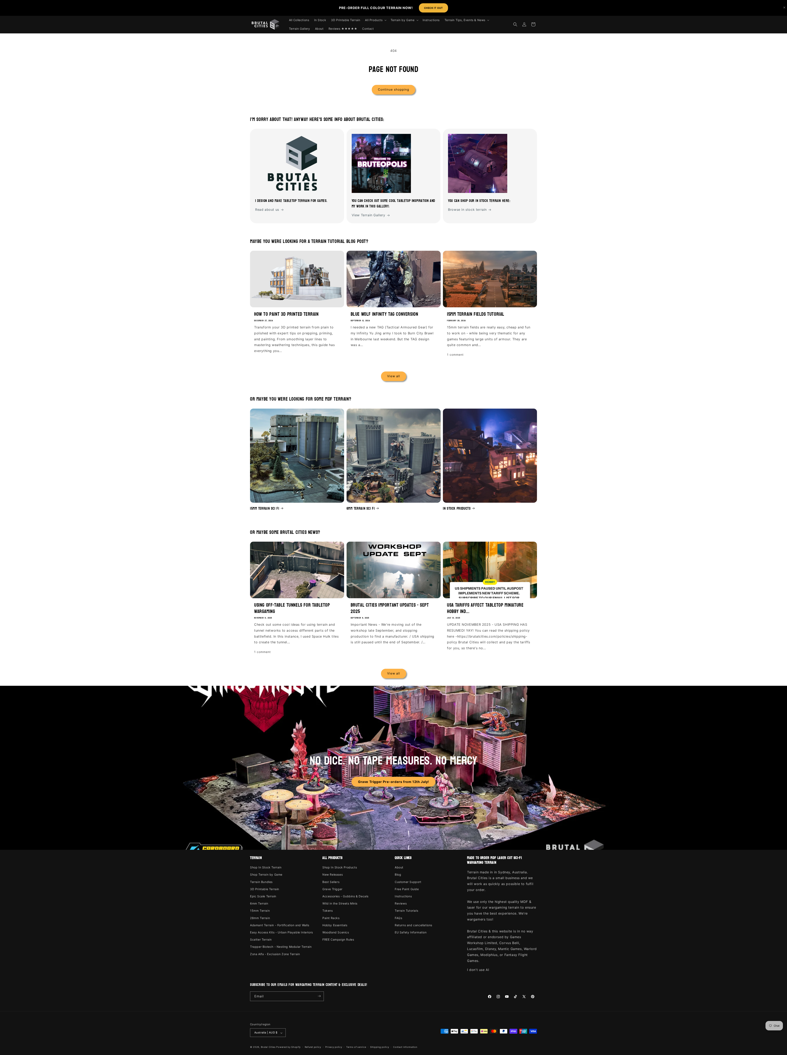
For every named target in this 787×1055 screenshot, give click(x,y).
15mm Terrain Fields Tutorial (475, 314)
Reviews (401, 903)
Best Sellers (330, 882)
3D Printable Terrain (264, 889)
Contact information (405, 1047)
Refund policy (313, 1047)
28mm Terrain (260, 918)
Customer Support (408, 882)
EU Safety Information (411, 932)
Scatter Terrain (261, 939)
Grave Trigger (332, 889)
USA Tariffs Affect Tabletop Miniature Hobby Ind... (485, 608)
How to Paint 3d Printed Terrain (286, 314)
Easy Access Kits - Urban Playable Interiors (281, 932)
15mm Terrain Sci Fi (264, 508)
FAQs (398, 918)
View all (393, 376)
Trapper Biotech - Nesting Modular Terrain (281, 947)
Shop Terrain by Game (266, 874)
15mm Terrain (260, 911)
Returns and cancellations (413, 925)
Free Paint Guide (407, 889)
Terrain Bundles (261, 882)
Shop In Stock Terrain (266, 867)
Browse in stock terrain (467, 210)
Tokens (327, 911)
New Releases (332, 874)
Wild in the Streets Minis (339, 903)
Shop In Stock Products (339, 867)
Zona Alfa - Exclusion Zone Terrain (275, 954)
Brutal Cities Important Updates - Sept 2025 (390, 608)
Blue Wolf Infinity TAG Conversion (384, 314)
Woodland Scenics (335, 932)
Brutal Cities (268, 1047)
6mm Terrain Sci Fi (361, 508)
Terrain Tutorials (406, 911)
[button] (375, 20)
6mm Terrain (259, 903)
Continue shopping (393, 89)
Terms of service (356, 1047)
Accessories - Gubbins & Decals (345, 896)
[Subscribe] (319, 996)
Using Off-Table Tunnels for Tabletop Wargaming (292, 608)
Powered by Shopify (288, 1047)
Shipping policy (379, 1047)
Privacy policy (333, 1047)
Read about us (267, 210)
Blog (398, 874)
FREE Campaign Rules (338, 939)
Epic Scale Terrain (263, 896)
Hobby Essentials (334, 925)
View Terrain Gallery (368, 215)
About (399, 867)
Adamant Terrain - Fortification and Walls (279, 925)
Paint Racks (331, 918)
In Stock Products (457, 508)
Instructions (403, 896)
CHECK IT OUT (433, 7)
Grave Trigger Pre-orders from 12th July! (393, 782)
